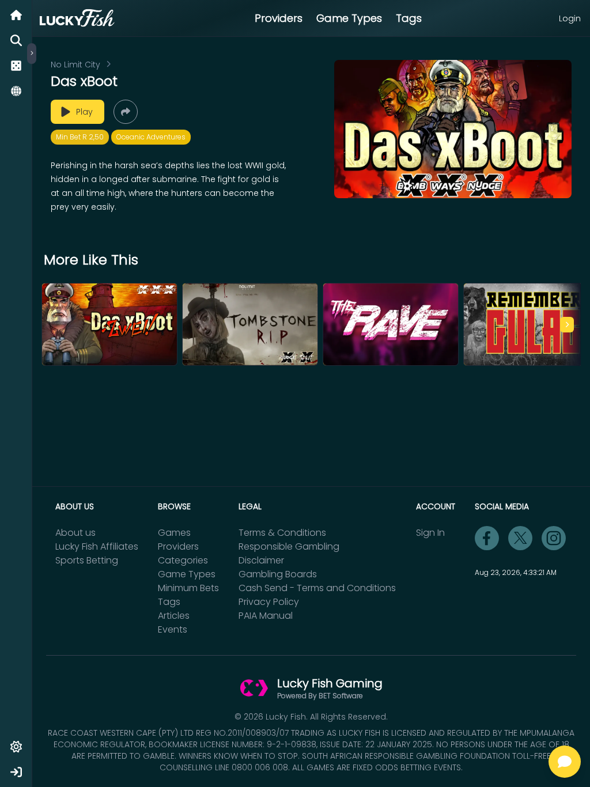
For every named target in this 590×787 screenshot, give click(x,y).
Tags (409, 18)
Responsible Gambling (289, 546)
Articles (174, 615)
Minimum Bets (188, 588)
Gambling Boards (278, 574)
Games (174, 532)
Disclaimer (261, 560)
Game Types (349, 18)
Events (172, 629)
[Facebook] (487, 538)
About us (75, 532)
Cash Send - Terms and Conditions (317, 588)
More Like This (91, 260)
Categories (183, 560)
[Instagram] (554, 538)
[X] (520, 538)
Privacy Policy (269, 601)
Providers (278, 18)
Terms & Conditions (282, 532)
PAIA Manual (266, 615)
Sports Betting (86, 560)
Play (84, 112)
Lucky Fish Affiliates (96, 546)
